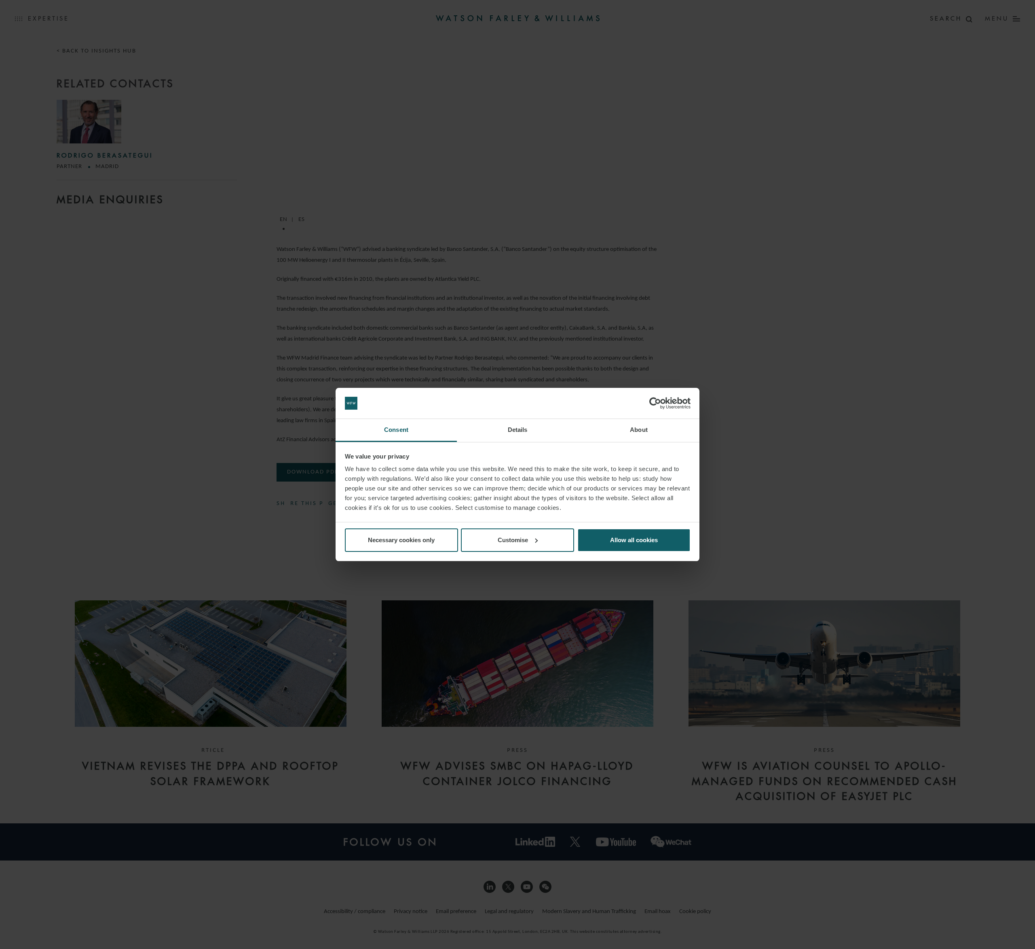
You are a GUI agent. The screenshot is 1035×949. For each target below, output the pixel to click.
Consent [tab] (396, 429)
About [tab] (639, 429)
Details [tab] (518, 429)
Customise (513, 540)
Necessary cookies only (401, 540)
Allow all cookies (634, 540)
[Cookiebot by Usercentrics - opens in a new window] (655, 403)
